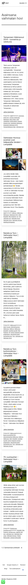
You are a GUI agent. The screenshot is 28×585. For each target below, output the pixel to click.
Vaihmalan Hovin (7, 220)
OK (9, 332)
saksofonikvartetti (15, 334)
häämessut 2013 (14, 214)
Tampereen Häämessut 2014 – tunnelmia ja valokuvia (13, 39)
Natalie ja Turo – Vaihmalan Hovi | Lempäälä (10, 235)
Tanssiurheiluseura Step (9, 127)
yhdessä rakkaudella (15, 537)
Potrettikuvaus (7, 530)
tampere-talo (6, 123)
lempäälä (5, 216)
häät (20, 214)
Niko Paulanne (12, 216)
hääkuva (14, 213)
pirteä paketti (13, 121)
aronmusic (21, 115)
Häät (11, 115)
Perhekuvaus (13, 528)
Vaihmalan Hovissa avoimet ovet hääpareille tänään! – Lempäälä (12, 141)
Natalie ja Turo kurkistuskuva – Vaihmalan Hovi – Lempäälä (11, 352)
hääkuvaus (19, 213)
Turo (20, 216)
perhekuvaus (12, 532)
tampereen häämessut (16, 123)
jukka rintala (13, 119)
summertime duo (7, 336)
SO (17, 216)
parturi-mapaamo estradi (17, 332)
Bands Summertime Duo (9, 435)
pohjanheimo (6, 334)
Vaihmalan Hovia (16, 218)
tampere (20, 121)
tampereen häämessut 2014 (10, 125)
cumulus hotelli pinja (14, 117)
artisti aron (6, 117)
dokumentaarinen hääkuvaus (10, 437)
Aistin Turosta (6, 327)
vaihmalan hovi (20, 127)
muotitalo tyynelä (13, 330)
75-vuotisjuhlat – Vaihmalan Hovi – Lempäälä (11, 459)
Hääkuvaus (13, 211)
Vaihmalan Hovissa (17, 220)
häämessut (6, 119)
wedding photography (9, 222)
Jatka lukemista (8, 112)
